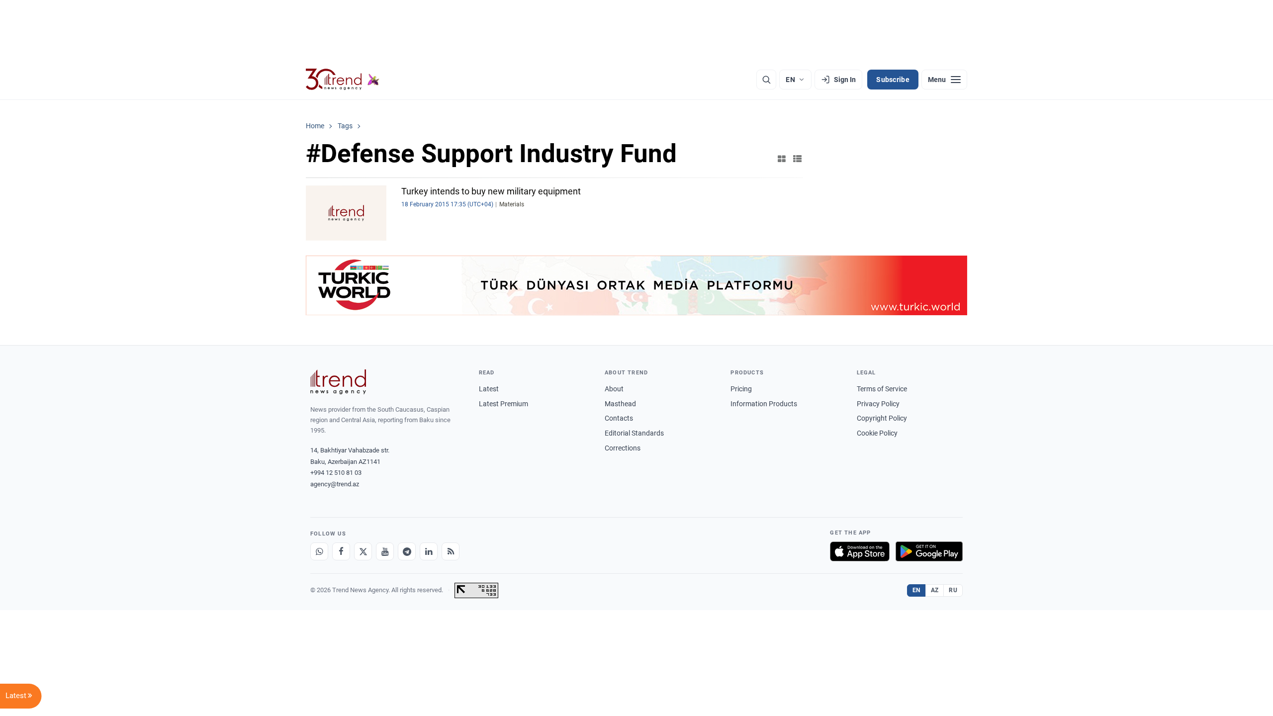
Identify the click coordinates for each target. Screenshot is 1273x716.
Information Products (763, 404)
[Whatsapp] (319, 551)
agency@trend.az (334, 484)
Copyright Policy (882, 418)
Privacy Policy (878, 404)
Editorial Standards (634, 433)
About (614, 389)
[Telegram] (407, 551)
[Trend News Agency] (338, 381)
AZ (935, 590)
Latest (489, 389)
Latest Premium (503, 404)
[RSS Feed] (450, 551)
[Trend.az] (342, 79)
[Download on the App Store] (860, 551)
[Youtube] (385, 551)
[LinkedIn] (429, 551)
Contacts (619, 418)
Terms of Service (882, 389)
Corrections (622, 448)
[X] (363, 551)
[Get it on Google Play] (929, 551)
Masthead (620, 404)
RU (953, 590)
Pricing (741, 389)
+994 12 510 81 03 (336, 472)
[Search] (766, 80)
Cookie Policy (877, 433)
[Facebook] (341, 551)
